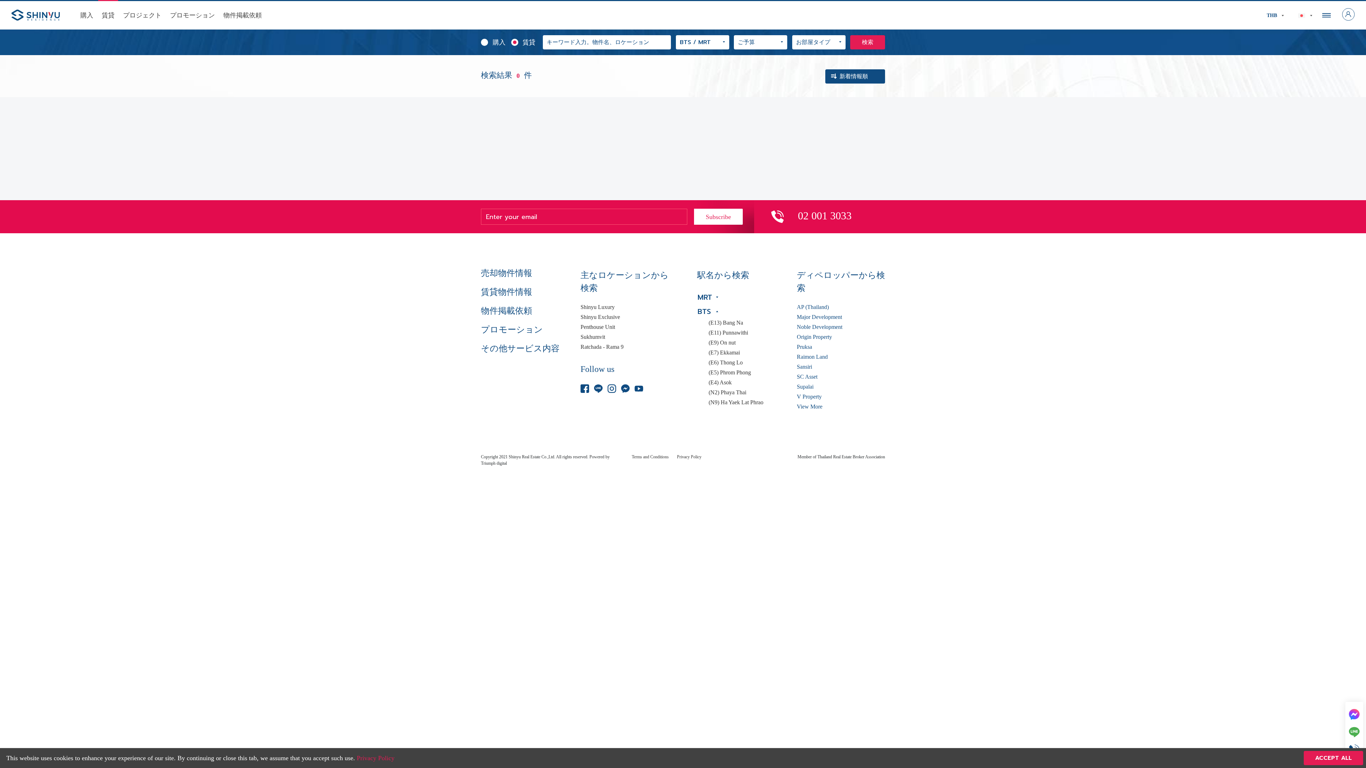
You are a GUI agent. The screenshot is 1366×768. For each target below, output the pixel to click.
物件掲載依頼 (242, 15)
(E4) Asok (720, 382)
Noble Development (819, 327)
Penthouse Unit (598, 327)
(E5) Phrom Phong (730, 372)
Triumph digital (494, 463)
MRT (705, 297)
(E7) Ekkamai (724, 353)
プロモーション (192, 15)
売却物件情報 (506, 273)
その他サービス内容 (520, 348)
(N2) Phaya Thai (727, 392)
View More (809, 407)
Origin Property (814, 337)
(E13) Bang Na (726, 323)
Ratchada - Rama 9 (602, 347)
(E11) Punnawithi (728, 333)
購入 (86, 15)
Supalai (805, 387)
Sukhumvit (593, 337)
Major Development (819, 317)
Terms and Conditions (650, 457)
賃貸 (108, 15)
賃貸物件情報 (506, 292)
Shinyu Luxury (598, 307)
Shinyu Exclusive (600, 317)
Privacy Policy (689, 457)
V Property (809, 397)
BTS (704, 311)
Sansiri (804, 367)
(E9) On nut (722, 343)
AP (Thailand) (813, 307)
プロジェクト (142, 15)
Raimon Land (812, 357)
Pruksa (804, 347)
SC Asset (807, 377)
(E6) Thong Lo (726, 363)
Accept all (1333, 758)
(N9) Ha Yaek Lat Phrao (736, 402)
